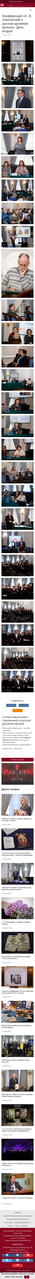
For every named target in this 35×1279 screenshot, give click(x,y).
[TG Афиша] (17, 1255)
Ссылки (10, 1226)
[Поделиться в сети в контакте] (11, 705)
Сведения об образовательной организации (17, 1216)
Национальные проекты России (17, 1219)
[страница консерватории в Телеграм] (7, 1255)
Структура (17, 1212)
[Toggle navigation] (30, 10)
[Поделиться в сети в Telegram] (24, 705)
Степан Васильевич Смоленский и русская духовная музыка (16, 720)
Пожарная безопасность (22, 1222)
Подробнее (19, 1277)
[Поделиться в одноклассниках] (17, 710)
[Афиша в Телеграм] (17, 1265)
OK (26, 1276)
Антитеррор (9, 1222)
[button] (3, 774)
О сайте (16, 1226)
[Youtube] (28, 1255)
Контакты (24, 1226)
